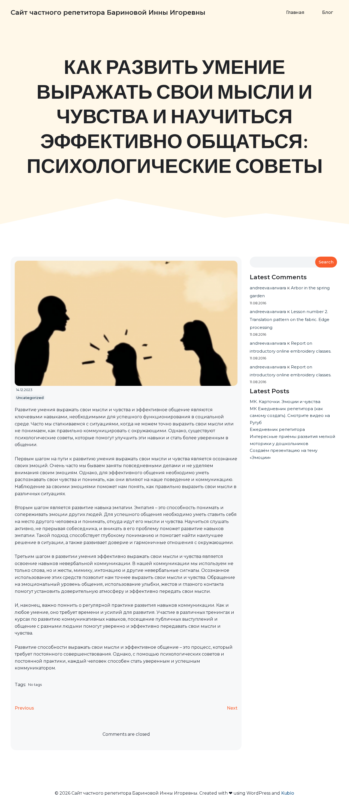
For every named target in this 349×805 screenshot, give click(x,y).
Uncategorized (30, 397)
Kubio (287, 793)
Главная (295, 12)
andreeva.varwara (268, 287)
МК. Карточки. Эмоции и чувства (285, 401)
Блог (327, 12)
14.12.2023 (24, 390)
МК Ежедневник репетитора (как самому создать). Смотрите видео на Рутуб (290, 415)
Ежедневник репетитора (277, 429)
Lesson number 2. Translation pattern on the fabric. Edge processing (289, 319)
